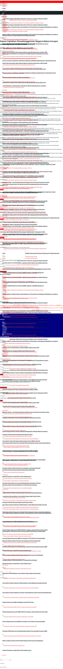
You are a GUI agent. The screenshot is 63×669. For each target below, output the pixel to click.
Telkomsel (19, 312)
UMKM (25, 312)
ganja (55, 305)
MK (50, 307)
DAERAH (3, 10)
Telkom (8, 312)
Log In (1, 390)
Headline (2, 199)
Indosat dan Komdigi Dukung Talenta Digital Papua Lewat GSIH (20, 402)
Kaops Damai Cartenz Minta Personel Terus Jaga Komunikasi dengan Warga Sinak (26, 312)
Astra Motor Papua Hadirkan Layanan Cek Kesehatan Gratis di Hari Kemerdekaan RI (26, 592)
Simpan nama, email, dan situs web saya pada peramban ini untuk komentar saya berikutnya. (20, 269)
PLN (37, 310)
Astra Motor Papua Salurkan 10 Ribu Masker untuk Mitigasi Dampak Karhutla (24, 505)
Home (1, 38)
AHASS (1, 305)
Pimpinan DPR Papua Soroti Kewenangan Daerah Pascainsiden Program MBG (24, 547)
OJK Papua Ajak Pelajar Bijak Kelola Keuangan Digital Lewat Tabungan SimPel (24, 339)
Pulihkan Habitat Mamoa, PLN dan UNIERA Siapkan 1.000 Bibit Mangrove (23, 286)
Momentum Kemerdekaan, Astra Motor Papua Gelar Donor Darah (21, 573)
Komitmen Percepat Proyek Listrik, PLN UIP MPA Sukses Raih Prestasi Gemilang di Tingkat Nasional (30, 218)
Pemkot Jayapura (13, 310)
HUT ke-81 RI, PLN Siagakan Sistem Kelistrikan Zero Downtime (20, 122)
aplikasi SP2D (5, 167)
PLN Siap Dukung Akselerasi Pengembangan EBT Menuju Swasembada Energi (24, 282)
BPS (48, 305)
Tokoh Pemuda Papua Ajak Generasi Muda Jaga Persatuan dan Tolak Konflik (24, 63)
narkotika (52, 307)
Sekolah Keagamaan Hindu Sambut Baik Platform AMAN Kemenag (21, 422)
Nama (1, 261)
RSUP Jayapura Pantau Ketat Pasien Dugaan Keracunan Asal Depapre (22, 641)
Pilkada (34, 310)
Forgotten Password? (4, 377)
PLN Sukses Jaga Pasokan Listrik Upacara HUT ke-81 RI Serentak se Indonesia (24, 106)
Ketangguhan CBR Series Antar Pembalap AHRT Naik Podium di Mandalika (23, 531)
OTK (59, 307)
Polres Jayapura (55, 310)
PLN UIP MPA (42, 310)
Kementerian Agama (33, 307)
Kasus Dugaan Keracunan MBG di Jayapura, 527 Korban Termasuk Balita (23, 538)
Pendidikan (4, 292)
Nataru (55, 307)
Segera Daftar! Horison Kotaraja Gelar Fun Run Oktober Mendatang (22, 493)
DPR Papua (51, 305)
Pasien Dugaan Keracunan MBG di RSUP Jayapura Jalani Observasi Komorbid (24, 612)
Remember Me (4, 372)
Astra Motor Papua (20, 305)
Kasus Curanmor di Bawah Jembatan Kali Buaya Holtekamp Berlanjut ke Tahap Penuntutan (29, 61)
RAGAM (4, 297)
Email (1, 264)
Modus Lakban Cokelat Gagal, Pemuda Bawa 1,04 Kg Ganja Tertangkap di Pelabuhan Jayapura (30, 27)
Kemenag (27, 308)
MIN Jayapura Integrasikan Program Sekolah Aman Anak (19, 460)
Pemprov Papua (18, 310)
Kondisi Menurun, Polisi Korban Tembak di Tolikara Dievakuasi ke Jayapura (24, 86)
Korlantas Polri (42, 307)
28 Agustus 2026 (3, 196)
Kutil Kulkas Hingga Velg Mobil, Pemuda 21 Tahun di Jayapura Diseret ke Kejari (25, 260)
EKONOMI (4, 8)
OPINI (3, 290)
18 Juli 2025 (2, 52)
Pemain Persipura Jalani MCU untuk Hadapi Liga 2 (16, 563)
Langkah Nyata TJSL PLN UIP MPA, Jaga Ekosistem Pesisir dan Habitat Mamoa (24, 263)
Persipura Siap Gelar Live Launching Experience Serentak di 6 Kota (21, 483)
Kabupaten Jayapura (20, 307)
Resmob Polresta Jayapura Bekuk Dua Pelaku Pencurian (18, 351)
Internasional (5, 283)
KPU (46, 308)
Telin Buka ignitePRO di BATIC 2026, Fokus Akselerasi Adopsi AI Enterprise (23, 244)
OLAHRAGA (4, 15)
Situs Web (2, 266)
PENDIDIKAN (4, 12)
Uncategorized (5, 299)
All (5, 290)
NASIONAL (4, 6)
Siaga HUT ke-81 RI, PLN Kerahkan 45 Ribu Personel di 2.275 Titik (20, 173)
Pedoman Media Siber (7, 334)
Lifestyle (4, 286)
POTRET (3, 4)
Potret (6, 294)
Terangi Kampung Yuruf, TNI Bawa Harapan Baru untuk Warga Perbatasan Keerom (22, 242)
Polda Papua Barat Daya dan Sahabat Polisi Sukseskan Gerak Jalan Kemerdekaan (26, 443)
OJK (57, 307)
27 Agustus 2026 (3, 236)
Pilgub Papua (29, 310)
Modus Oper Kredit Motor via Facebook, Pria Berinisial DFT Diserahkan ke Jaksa (25, 54)
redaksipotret (11, 51)
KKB (38, 308)
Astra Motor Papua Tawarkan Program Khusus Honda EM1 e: (19, 224)
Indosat (61, 305)
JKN (16, 307)
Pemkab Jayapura (6, 310)
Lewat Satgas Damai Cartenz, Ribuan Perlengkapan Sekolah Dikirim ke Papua (25, 373)
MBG (48, 307)
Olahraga (4, 289)
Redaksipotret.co (9, 94)
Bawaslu (37, 305)
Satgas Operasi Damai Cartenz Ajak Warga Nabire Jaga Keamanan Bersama (25, 319)
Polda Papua (49, 310)
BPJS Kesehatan (43, 305)
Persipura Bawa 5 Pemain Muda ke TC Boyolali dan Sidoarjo (19, 560)
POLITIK (3, 19)
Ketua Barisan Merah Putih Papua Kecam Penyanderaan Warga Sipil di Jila (24, 82)
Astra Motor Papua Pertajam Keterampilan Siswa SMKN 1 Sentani (21, 441)
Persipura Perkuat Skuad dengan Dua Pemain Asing (17, 502)
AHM (4, 305)
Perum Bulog (24, 310)
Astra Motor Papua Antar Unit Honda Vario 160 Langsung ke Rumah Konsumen (25, 184)
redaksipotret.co (7, 316)
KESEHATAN (4, 17)
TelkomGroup (13, 312)
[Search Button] (10, 339)
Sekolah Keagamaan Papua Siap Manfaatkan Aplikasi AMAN (20, 451)
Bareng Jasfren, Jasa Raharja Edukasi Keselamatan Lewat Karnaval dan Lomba (25, 156)
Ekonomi (4, 38)
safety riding (3, 312)
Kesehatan (4, 284)
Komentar (2, 259)
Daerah (3, 278)
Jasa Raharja (5, 307)
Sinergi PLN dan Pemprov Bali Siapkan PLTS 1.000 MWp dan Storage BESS (23, 205)
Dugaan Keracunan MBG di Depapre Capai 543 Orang (18, 602)
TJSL (23, 312)
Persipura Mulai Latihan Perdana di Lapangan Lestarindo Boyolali (21, 541)
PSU (60, 310)
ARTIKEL (4, 277)
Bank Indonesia (31, 305)
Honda (58, 305)
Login (3, 25)
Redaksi (4, 332)
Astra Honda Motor (9, 305)
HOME (3, 1)
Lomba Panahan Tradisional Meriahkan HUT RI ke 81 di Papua (20, 521)
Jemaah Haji (12, 307)
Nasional (4, 287)
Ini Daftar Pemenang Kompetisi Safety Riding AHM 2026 (18, 470)
